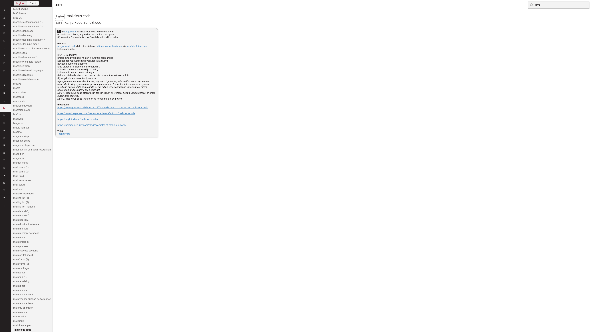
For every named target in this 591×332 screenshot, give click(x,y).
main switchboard (23, 255)
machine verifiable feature (27, 61)
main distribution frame (26, 224)
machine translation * (25, 57)
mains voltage (21, 268)
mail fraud (18, 175)
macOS (17, 83)
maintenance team (23, 303)
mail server (19, 184)
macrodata (19, 101)
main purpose (20, 246)
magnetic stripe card (24, 145)
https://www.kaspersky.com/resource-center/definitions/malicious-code (96, 113)
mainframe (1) (21, 259)
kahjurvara (70, 31)
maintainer (19, 285)
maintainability (21, 281)
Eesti (33, 3)
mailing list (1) (21, 197)
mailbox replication (23, 193)
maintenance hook (23, 294)
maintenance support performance (32, 299)
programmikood (66, 46)
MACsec (17, 114)
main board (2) (21, 215)
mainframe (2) (21, 263)
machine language (23, 31)
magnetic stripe (21, 140)
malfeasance (20, 312)
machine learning (22, 35)
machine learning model (26, 44)
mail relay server (22, 180)
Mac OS (17, 17)
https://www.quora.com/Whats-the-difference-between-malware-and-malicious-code (102, 107)
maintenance (20, 290)
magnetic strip (21, 136)
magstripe (18, 158)
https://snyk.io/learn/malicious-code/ (77, 119)
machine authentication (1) (28, 22)
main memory (20, 228)
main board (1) (21, 211)
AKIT (58, 5)
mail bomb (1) (21, 167)
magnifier (18, 153)
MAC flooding (20, 9)
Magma (17, 131)
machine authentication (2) (28, 26)
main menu (19, 237)
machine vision (21, 66)
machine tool (20, 52)
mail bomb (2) (21, 171)
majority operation (23, 307)
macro (16, 88)
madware (18, 118)
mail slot (18, 189)
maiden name (20, 162)
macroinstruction (22, 105)
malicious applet (22, 325)
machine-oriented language (28, 70)
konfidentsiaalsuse (137, 46)
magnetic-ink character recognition (32, 149)
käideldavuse (104, 46)
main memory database (26, 233)
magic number (21, 127)
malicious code (22, 329)
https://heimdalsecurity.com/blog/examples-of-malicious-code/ (91, 125)
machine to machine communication (32, 48)
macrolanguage (21, 110)
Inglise (20, 3)
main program (21, 241)
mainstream (19, 272)
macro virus (19, 92)
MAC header (19, 13)
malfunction (19, 316)
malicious (18, 321)
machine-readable (23, 74)
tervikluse (117, 46)
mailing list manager (24, 206)
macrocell (18, 96)
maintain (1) (20, 277)
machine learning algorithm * (29, 39)
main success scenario (25, 250)
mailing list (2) (21, 202)
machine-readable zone (25, 79)
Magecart (18, 123)
